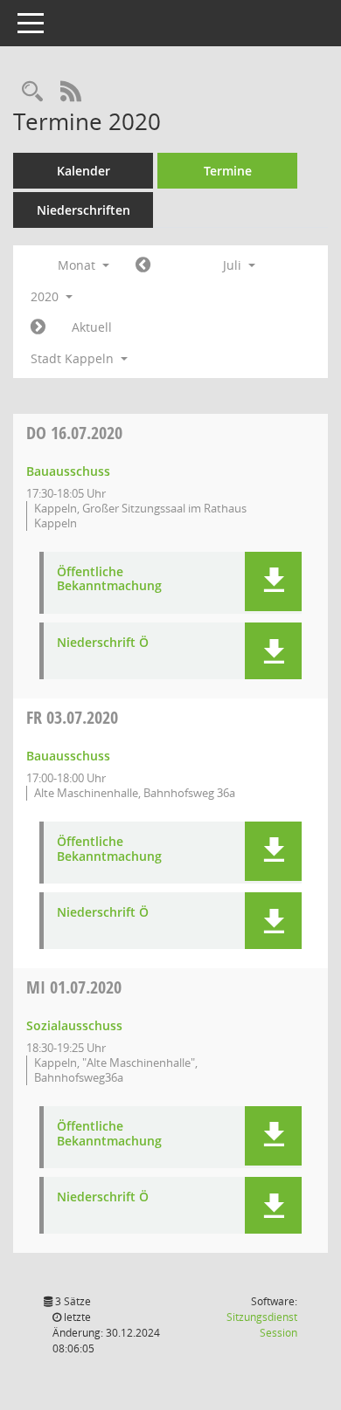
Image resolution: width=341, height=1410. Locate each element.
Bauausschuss (68, 471)
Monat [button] (78, 265)
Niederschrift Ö (103, 643)
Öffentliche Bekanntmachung (109, 580)
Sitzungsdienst (261, 1325)
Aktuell (92, 327)
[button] (273, 581)
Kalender (83, 170)
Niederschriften (83, 210)
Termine (228, 170)
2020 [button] (46, 296)
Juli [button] (234, 265)
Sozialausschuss (74, 1025)
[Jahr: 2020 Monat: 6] (143, 265)
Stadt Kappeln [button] (74, 358)
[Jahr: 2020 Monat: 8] (38, 327)
